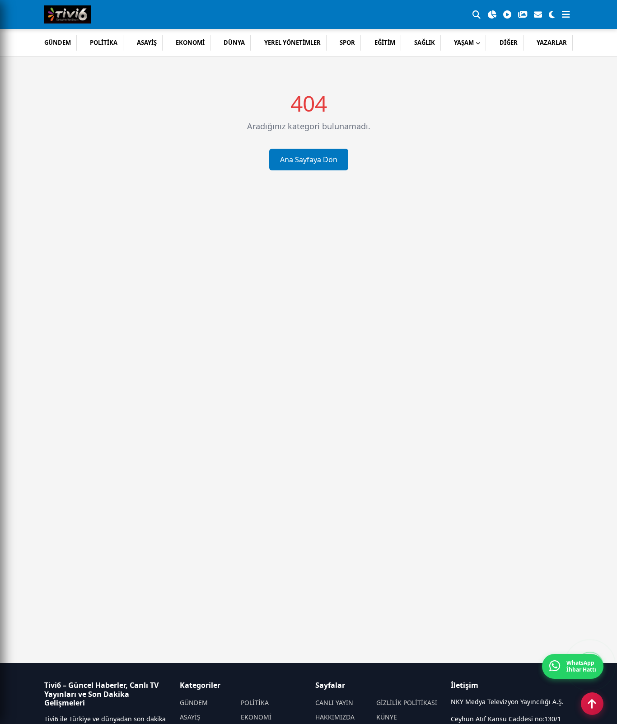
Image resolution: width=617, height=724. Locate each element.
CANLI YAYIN (334, 702)
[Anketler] (492, 14)
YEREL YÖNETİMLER (292, 42)
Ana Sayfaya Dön (308, 160)
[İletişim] (538, 14)
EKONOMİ (190, 42)
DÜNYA (234, 42)
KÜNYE (386, 717)
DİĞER (509, 42)
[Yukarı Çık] (592, 703)
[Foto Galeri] (522, 14)
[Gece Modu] (552, 14)
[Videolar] (507, 14)
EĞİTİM (384, 42)
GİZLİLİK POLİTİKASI (406, 702)
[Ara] (476, 14)
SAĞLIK (424, 42)
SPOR (347, 42)
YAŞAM (464, 42)
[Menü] (566, 14)
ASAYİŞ (147, 42)
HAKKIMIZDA (335, 717)
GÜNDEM (57, 42)
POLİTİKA (103, 42)
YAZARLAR (552, 42)
